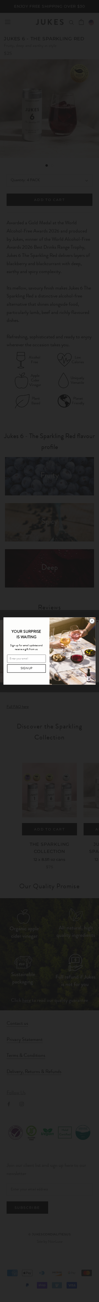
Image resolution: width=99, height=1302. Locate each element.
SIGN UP (26, 668)
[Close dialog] (92, 621)
